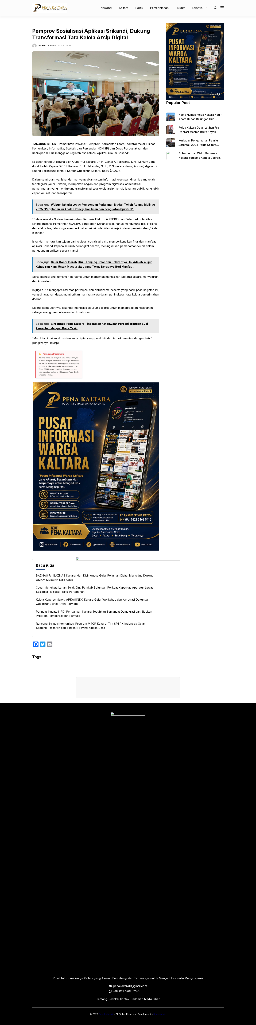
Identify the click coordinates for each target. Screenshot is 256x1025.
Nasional (106, 8)
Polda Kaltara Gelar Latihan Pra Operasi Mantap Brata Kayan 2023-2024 (199, 132)
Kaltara (123, 8)
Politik (139, 8)
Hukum (180, 8)
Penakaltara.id (106, 1014)
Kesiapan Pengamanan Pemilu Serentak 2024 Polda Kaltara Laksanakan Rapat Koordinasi (198, 145)
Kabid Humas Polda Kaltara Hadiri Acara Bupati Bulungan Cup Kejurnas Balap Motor (200, 119)
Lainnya (197, 8)
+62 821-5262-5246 (126, 991)
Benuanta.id (159, 1014)
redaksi (41, 45)
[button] (215, 7)
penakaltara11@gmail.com (130, 986)
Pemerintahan (159, 8)
